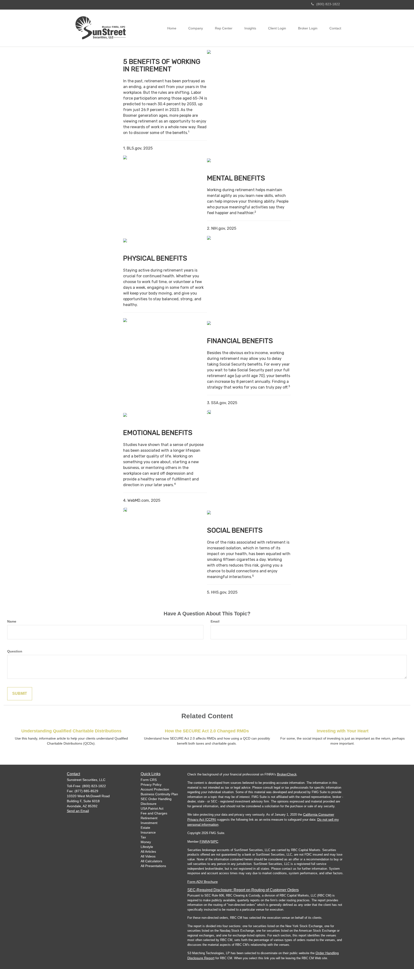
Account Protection (155, 789)
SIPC (214, 841)
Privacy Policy (151, 784)
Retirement (149, 818)
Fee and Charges (154, 813)
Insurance (148, 832)
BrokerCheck (287, 774)
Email (215, 621)
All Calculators (151, 861)
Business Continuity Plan (159, 794)
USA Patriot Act (152, 808)
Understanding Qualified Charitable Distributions (71, 731)
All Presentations (153, 866)
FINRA (205, 841)
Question (14, 651)
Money (146, 842)
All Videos (148, 856)
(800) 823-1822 (328, 4)
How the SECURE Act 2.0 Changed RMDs (207, 731)
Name (11, 621)
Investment (149, 823)
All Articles (148, 851)
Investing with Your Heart (342, 731)
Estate (145, 828)
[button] (195, 28)
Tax (143, 837)
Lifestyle (147, 847)
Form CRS (149, 780)
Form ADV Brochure (202, 882)
